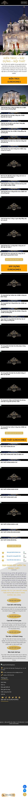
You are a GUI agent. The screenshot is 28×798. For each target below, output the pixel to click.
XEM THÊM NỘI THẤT (14, 546)
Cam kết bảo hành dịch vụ (14, 559)
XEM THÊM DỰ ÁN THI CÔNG (14, 433)
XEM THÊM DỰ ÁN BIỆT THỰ (14, 259)
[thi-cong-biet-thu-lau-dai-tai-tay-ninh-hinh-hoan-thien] (14, 361)
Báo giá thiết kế (5, 687)
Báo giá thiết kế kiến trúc (14, 552)
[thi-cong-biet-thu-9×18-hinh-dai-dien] (14, 283)
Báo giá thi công (5, 689)
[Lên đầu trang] (25, 794)
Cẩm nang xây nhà (6, 692)
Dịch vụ (3, 684)
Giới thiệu (3, 682)
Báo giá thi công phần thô (14, 556)
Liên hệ (3, 694)
